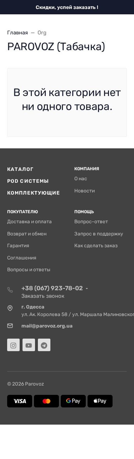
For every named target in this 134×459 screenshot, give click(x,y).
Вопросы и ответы (28, 269)
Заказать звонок (42, 296)
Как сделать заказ (96, 245)
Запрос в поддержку (98, 233)
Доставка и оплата (29, 221)
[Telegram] (44, 345)
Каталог (20, 169)
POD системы (28, 181)
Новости (84, 190)
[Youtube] (29, 345)
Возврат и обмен (26, 233)
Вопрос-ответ (91, 221)
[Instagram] (13, 345)
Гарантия (18, 245)
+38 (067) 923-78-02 (52, 288)
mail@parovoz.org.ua (47, 326)
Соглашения (21, 257)
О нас (80, 178)
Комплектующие (33, 193)
